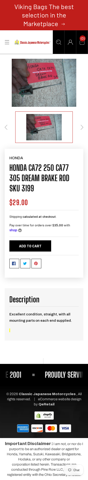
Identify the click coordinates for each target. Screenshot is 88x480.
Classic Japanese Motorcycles (47, 394)
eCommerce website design (59, 399)
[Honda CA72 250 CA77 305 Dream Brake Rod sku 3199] (44, 83)
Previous (6, 127)
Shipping (15, 216)
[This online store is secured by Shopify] (44, 415)
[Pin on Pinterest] (36, 263)
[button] (58, 42)
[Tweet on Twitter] (25, 263)
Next (81, 127)
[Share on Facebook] (14, 263)
